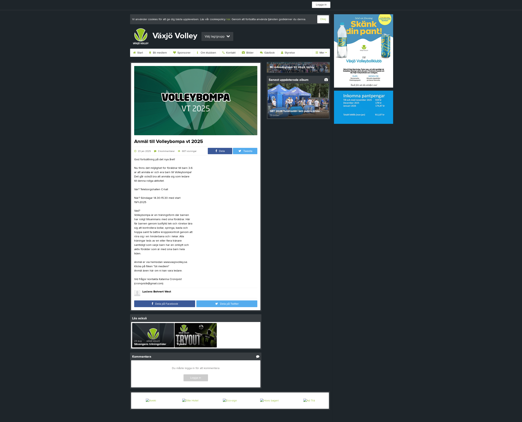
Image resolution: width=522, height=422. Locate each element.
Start (139, 53)
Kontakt (230, 53)
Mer (322, 53)
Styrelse (289, 53)
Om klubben (208, 53)
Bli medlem (159, 53)
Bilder (250, 53)
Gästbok (269, 53)
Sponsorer (184, 53)
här (228, 19)
